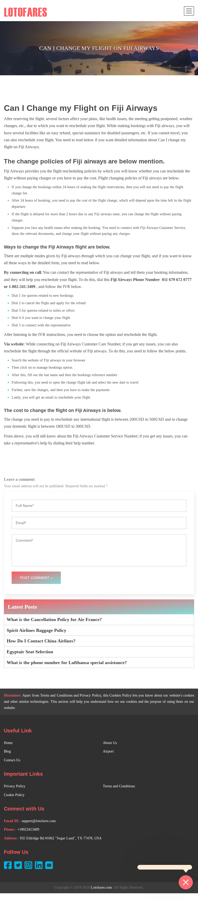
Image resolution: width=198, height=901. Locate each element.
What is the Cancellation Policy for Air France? (54, 619)
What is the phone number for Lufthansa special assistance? (67, 662)
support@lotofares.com (39, 821)
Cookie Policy (14, 795)
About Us (110, 743)
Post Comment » (36, 578)
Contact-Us (12, 760)
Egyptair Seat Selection (30, 651)
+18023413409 (28, 829)
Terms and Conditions (119, 786)
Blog (7, 751)
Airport (108, 751)
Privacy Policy (14, 786)
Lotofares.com (101, 887)
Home (8, 743)
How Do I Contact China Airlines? (41, 640)
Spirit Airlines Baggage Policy (36, 630)
